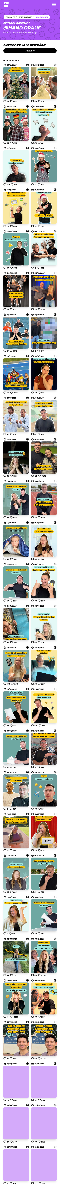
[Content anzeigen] (16, 83)
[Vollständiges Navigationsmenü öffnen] (54, 4)
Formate (10, 17)
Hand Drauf (25, 17)
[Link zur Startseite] (6, 4)
